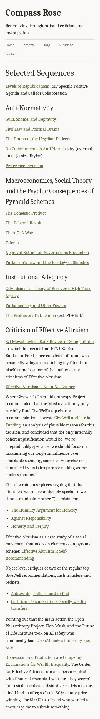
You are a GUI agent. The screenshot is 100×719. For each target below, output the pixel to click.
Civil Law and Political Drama (33, 129)
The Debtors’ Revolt (23, 222)
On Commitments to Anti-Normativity (40, 148)
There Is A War (19, 232)
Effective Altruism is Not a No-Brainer (40, 386)
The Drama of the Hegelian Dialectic (38, 138)
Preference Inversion (24, 165)
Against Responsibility (31, 518)
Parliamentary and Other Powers (36, 305)
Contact (11, 54)
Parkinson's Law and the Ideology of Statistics (47, 262)
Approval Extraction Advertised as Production (47, 252)
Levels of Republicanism (27, 86)
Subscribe (66, 45)
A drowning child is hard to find (40, 593)
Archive (29, 45)
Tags (47, 45)
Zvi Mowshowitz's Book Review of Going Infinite (50, 341)
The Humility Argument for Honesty (44, 510)
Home (10, 45)
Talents (12, 242)
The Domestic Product (26, 213)
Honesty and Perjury (30, 526)
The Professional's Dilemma (31, 315)
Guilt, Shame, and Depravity (31, 119)
